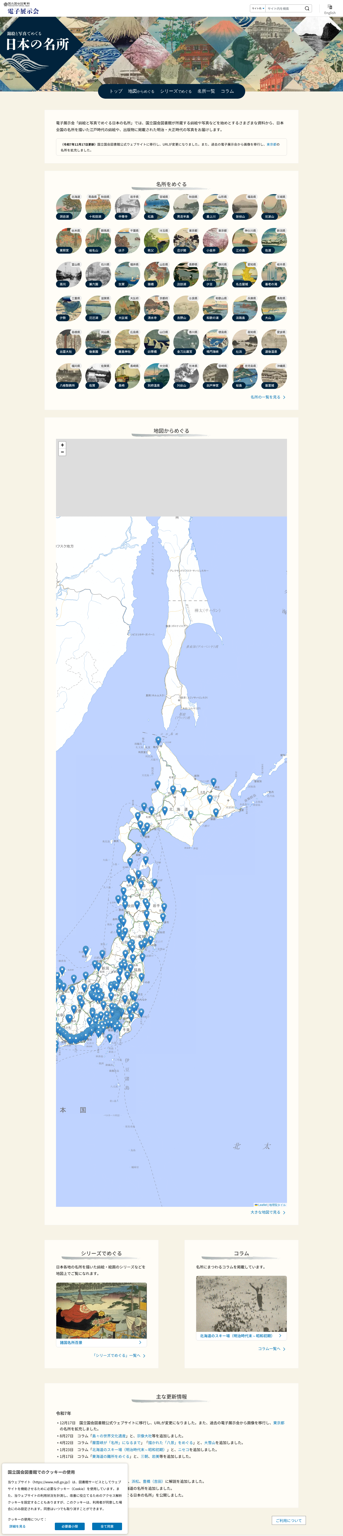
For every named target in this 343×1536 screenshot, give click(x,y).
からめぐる (141, 91)
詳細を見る (17, 1526)
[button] (151, 811)
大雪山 (209, 1442)
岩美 (155, 1456)
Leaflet (262, 1205)
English (330, 12)
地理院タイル (277, 1205)
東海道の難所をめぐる (111, 1456)
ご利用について (289, 1520)
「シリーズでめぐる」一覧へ (116, 1355)
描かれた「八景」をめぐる (170, 1442)
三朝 (144, 1456)
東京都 (271, 144)
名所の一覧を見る (266, 397)
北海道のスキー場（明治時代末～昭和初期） (129, 1449)
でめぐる (176, 91)
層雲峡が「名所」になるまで (116, 1442)
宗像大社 (144, 1435)
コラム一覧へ (269, 1348)
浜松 (135, 1481)
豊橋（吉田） (154, 1481)
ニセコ (183, 1449)
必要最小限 (70, 1526)
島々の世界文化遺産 (109, 1435)
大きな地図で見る (266, 1212)
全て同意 (107, 1526)
